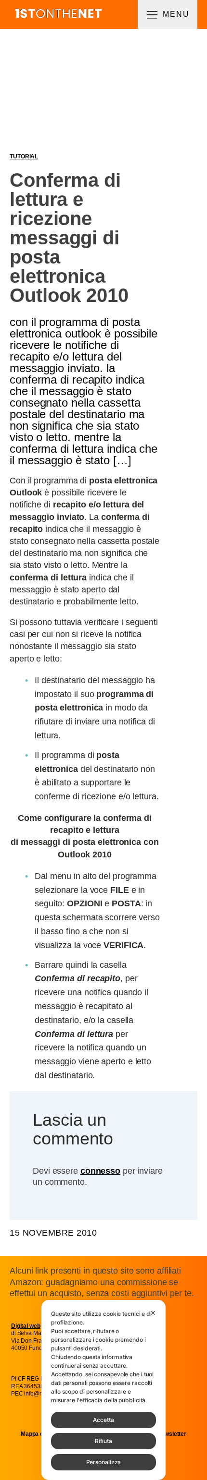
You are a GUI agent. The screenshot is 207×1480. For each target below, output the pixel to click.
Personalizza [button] (103, 1462)
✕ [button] (153, 1313)
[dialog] (103, 1390)
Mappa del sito (40, 1434)
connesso (100, 1171)
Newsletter (171, 1434)
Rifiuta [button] (103, 1440)
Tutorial (24, 156)
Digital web (25, 1326)
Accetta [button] (103, 1419)
